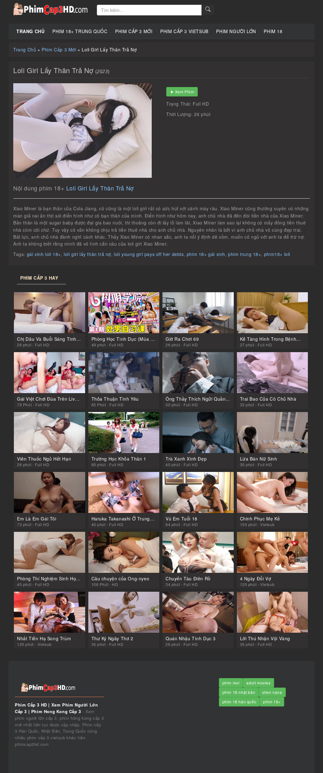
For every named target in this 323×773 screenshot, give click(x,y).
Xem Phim (184, 91)
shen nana (272, 692)
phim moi (231, 682)
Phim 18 (273, 31)
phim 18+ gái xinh (206, 254)
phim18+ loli (277, 254)
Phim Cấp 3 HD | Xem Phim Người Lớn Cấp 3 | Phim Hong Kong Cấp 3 (50, 9)
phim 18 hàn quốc (239, 701)
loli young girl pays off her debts (149, 254)
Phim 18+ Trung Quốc (79, 31)
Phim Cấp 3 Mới (133, 31)
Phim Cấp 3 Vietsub (184, 31)
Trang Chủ (30, 31)
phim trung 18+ (244, 254)
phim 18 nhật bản (238, 692)
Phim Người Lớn (236, 31)
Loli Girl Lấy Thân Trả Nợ (100, 188)
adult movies (258, 682)
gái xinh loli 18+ (44, 254)
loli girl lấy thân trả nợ (87, 254)
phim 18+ (272, 701)
